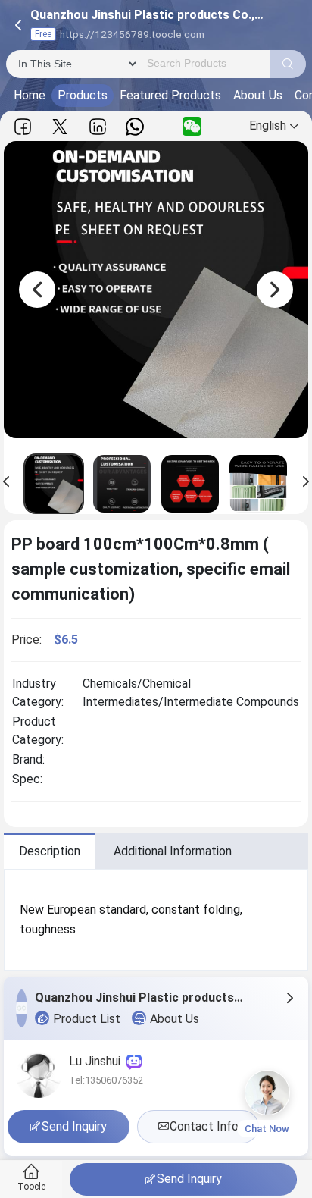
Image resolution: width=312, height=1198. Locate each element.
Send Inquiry (189, 1178)
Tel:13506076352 (106, 1080)
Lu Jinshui (97, 1061)
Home (29, 95)
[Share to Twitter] (60, 126)
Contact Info (204, 1126)
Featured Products (170, 95)
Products (83, 95)
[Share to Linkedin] (98, 126)
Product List (86, 1018)
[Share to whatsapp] (135, 126)
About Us (257, 95)
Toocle (31, 1186)
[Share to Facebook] (23, 126)
